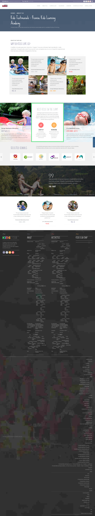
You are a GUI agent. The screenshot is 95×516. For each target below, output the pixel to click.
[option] (15, 157)
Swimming (44, 345)
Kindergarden (86, 430)
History (43, 243)
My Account (86, 477)
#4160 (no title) (30, 241)
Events (36, 273)
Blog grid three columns (84, 384)
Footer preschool (30, 279)
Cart (30, 334)
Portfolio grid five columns (83, 445)
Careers (68, 5)
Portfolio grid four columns (83, 447)
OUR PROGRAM (30, 291)
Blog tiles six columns (85, 391)
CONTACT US (38, 263)
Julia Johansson (42, 258)
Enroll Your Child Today (38, 271)
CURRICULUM (53, 5)
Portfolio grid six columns (42, 301)
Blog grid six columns (84, 382)
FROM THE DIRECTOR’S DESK (31, 282)
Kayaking (87, 498)
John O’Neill (37, 258)
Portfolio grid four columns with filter (38, 303)
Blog (28, 253)
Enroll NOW (88, 5)
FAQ (42, 336)
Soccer (36, 332)
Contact (87, 363)
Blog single (29, 266)
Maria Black (38, 261)
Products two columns (84, 484)
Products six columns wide (34, 343)
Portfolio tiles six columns (84, 460)
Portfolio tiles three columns (83, 462)
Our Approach (42, 248)
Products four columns (84, 481)
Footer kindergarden (38, 277)
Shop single (34, 347)
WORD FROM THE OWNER (86, 513)
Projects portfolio (39, 292)
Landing (37, 283)
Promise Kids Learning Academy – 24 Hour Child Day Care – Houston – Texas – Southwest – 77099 (39, 326)
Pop (28, 292)
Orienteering (86, 502)
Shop (28, 332)
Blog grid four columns (84, 380)
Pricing (43, 343)
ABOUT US (44, 5)
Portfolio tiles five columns (83, 454)
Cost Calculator (86, 492)
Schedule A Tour (78, 5)
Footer (36, 275)
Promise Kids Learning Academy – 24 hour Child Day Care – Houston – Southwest (31, 325)
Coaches (37, 255)
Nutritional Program (29, 289)
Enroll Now (37, 268)
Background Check (38, 251)
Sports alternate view (38, 346)
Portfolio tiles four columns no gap (42, 314)
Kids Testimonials (85, 367)
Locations (44, 245)
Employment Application (38, 266)
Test (36, 349)
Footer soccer (38, 279)
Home (38, 5)
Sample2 (29, 330)
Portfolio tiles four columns (83, 456)
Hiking (43, 338)
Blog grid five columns (84, 378)
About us (20, 13)
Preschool (44, 285)
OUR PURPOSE (38, 291)
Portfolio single (42, 304)
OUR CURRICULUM (38, 289)
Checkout (87, 475)
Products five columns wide (34, 338)
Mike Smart (42, 261)
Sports (36, 334)
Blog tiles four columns (84, 390)
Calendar (61, 5)
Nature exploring (42, 341)
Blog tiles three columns (84, 393)
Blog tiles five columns (84, 388)
